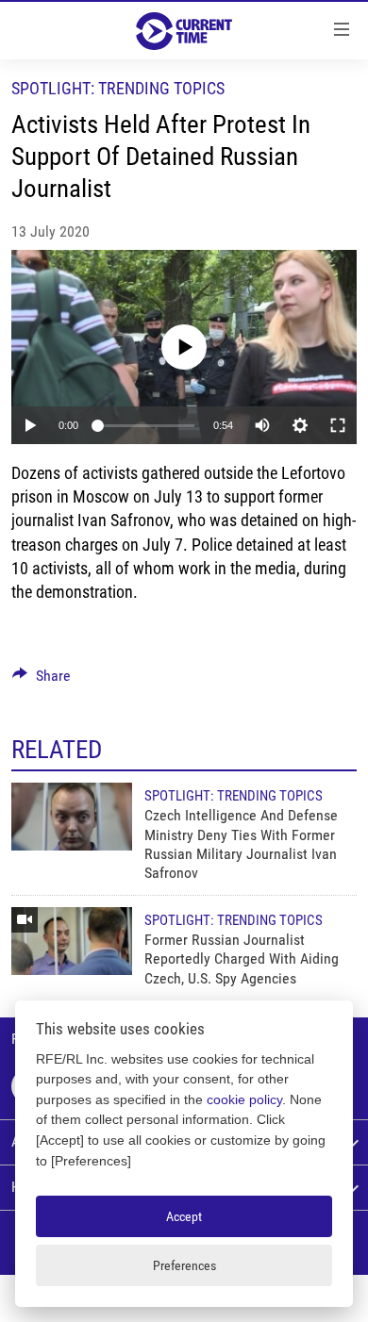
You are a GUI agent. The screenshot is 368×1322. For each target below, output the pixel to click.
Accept (184, 1216)
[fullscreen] (338, 425)
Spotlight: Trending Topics (118, 88)
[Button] (41, 680)
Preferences (184, 1265)
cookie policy (244, 1099)
